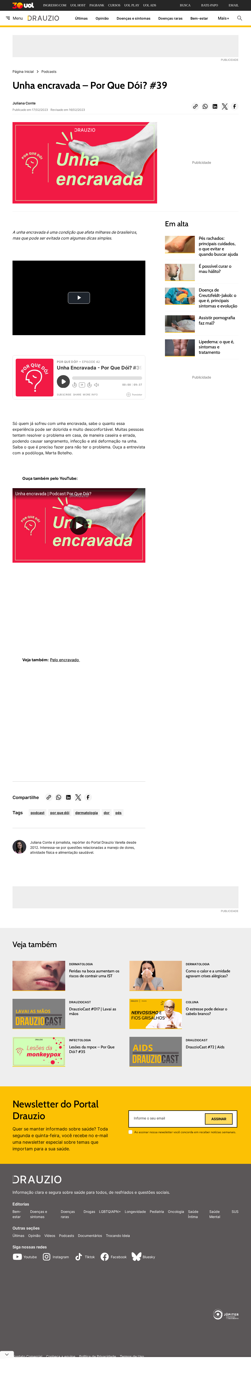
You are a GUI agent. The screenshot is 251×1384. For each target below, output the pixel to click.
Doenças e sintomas (134, 18)
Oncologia (176, 1211)
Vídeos (49, 1235)
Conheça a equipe (60, 1357)
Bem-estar (199, 18)
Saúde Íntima (193, 1214)
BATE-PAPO (209, 5)
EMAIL (234, 5)
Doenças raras (170, 18)
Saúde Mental (214, 1214)
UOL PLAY (131, 5)
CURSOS (114, 5)
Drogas (89, 1211)
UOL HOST (78, 5)
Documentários (90, 1235)
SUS (235, 1211)
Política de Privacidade (97, 1357)
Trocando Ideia (118, 1235)
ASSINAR (218, 1119)
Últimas (81, 18)
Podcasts (66, 1235)
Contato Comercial (27, 1357)
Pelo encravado (65, 659)
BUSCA (185, 5)
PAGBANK (96, 5)
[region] (49, 618)
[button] (195, 106)
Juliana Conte (24, 103)
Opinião (102, 18)
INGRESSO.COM (54, 5)
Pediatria (157, 1211)
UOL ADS (149, 5)
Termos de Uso (132, 1357)
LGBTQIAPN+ (110, 1211)
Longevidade (135, 1211)
